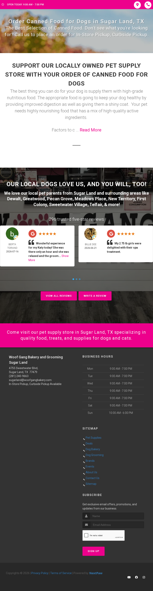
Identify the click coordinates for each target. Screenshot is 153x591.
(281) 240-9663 (18, 376)
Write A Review (95, 295)
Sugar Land (85, 193)
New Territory (121, 198)
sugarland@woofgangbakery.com (30, 380)
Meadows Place (90, 198)
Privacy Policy (39, 573)
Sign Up (93, 551)
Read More (90, 129)
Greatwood (34, 198)
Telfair (95, 204)
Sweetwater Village (68, 204)
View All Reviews (59, 295)
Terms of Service (61, 573)
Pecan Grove (60, 198)
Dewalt (14, 198)
